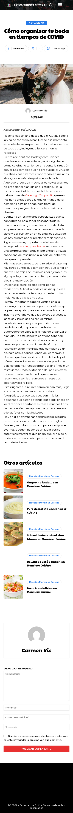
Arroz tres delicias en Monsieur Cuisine (42, 590)
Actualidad (36, 23)
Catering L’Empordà (39, 195)
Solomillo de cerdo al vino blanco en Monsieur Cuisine (46, 537)
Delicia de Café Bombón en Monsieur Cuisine (46, 563)
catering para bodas (31, 246)
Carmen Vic (39, 110)
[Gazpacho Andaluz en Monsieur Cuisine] (13, 481)
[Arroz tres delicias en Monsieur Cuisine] (13, 587)
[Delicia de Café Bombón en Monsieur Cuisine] (13, 560)
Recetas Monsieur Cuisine (44, 476)
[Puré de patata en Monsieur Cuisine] (13, 507)
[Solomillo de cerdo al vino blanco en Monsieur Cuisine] (13, 534)
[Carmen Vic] (28, 110)
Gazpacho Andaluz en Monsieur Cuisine (42, 484)
